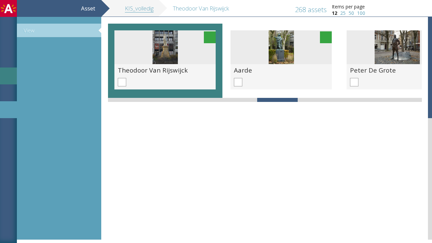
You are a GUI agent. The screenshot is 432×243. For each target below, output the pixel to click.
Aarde (243, 70)
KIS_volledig (139, 8)
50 (351, 13)
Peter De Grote (373, 70)
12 (334, 13)
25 (343, 13)
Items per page (348, 6)
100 (361, 13)
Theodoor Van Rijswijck (153, 70)
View (29, 30)
